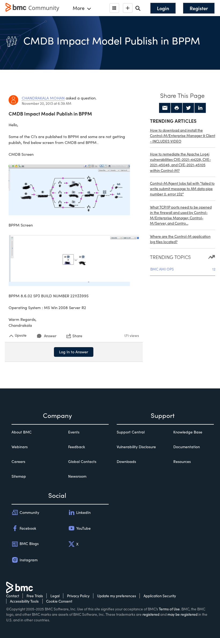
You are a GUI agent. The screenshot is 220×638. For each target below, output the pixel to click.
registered (150, 614)
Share (77, 335)
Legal (55, 595)
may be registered (182, 614)
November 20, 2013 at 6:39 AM (46, 103)
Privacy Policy (78, 595)
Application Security (160, 595)
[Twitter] (188, 108)
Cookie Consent (59, 601)
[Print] (176, 108)
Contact (12, 595)
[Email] (164, 108)
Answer (50, 335)
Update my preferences (116, 595)
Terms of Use (169, 608)
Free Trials (35, 595)
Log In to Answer (73, 351)
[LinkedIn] (200, 108)
